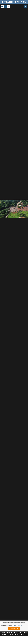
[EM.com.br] (14, 2)
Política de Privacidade (17, 625)
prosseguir (14, 628)
